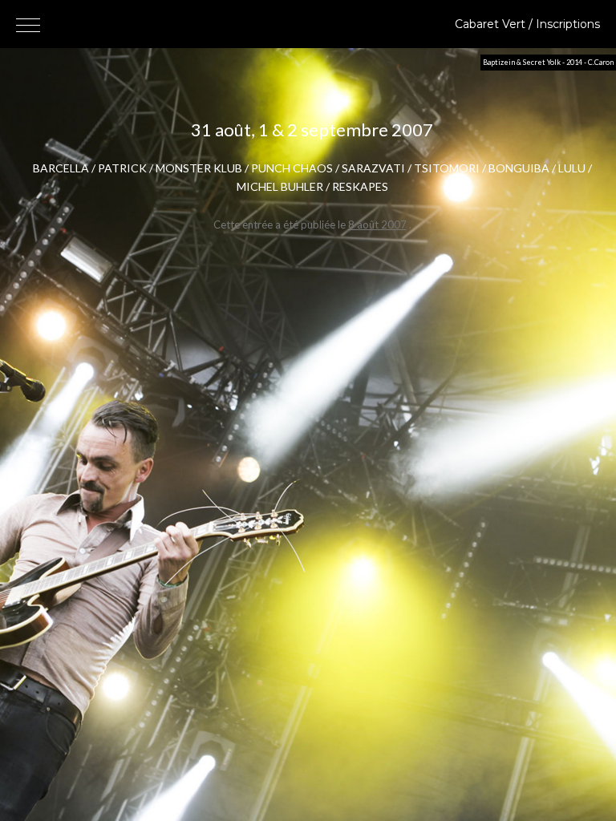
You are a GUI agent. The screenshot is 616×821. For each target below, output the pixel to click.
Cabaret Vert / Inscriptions (527, 24)
